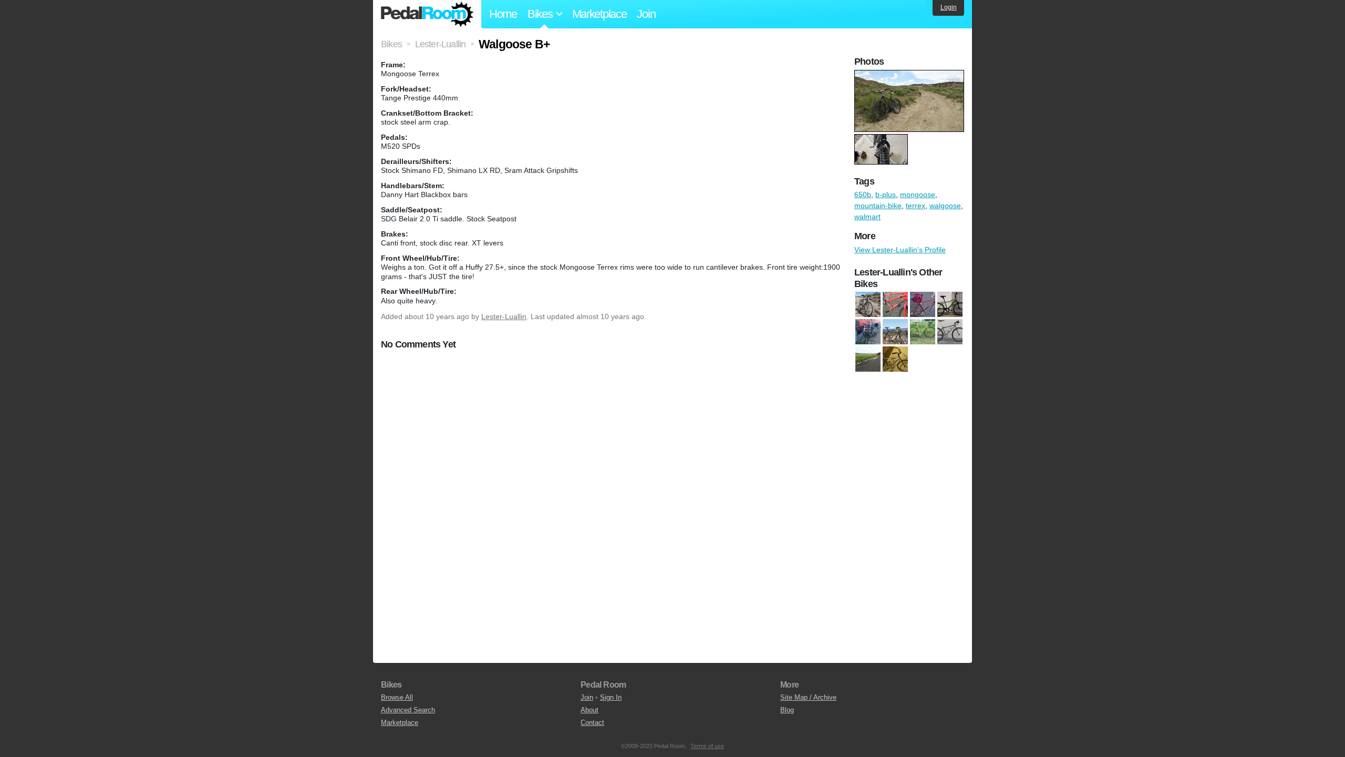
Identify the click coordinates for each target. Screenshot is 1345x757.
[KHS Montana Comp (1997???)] (895, 332)
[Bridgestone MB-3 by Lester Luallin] (868, 305)
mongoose (917, 194)
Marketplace (599, 14)
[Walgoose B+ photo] (910, 75)
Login (948, 7)
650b (862, 194)
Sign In (611, 697)
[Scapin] (868, 359)
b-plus (885, 194)
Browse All (397, 697)
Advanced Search (408, 710)
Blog (787, 710)
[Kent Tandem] (868, 332)
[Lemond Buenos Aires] (922, 332)
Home (503, 14)
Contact (592, 723)
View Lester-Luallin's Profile (900, 249)
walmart (867, 216)
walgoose (945, 205)
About (589, 710)
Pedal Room (427, 14)
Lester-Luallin (503, 316)
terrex (915, 205)
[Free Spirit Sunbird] (922, 305)
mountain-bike (878, 205)
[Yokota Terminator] (895, 359)
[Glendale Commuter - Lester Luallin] (950, 305)
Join (646, 14)
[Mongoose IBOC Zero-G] (950, 332)
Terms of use (707, 746)
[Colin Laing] (895, 305)
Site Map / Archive (808, 697)
